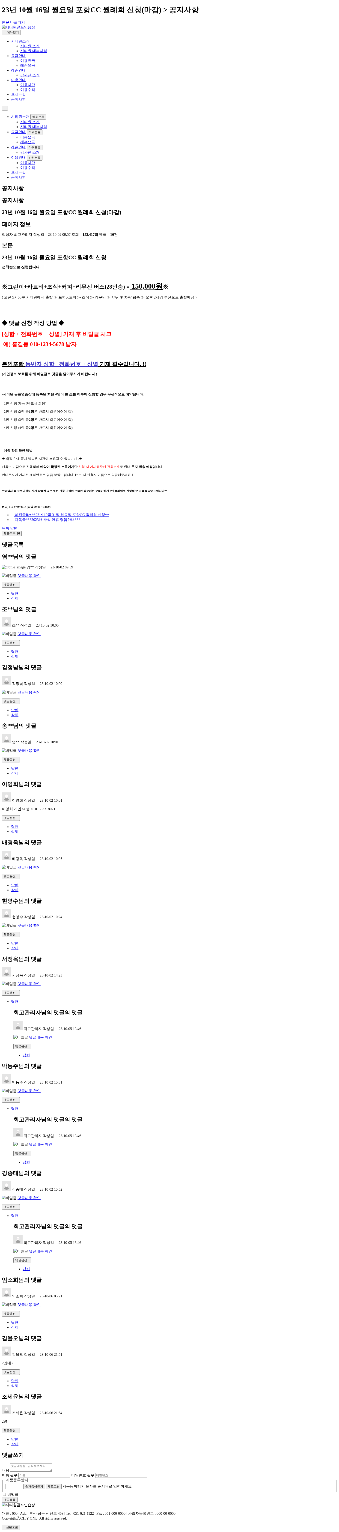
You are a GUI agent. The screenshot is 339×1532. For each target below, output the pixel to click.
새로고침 (54, 1486)
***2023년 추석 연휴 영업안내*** (47, 520)
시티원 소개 (30, 46)
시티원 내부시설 (33, 51)
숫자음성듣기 (34, 1486)
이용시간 (27, 85)
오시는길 (18, 94)
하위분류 (38, 117)
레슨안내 (18, 70)
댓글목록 (12, 533)
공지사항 (18, 99)
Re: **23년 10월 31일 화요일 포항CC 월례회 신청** (62, 515)
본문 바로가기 (13, 22)
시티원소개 (20, 41)
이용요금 (27, 61)
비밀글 (12, 1494)
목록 (5, 528)
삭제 (14, 598)
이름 (10, 1475)
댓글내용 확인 (29, 576)
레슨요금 (27, 65)
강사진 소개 (30, 75)
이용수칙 (27, 90)
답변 (14, 528)
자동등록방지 (17, 1480)
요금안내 (18, 56)
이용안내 (18, 80)
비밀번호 (82, 1475)
